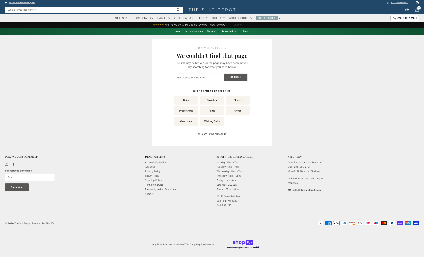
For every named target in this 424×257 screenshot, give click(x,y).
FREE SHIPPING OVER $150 (22, 2)
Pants (212, 110)
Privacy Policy (152, 171)
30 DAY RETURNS (399, 2)
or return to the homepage (212, 133)
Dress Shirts (229, 31)
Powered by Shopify (43, 223)
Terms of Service (154, 184)
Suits (186, 100)
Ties (245, 31)
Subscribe (17, 187)
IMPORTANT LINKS (155, 156)
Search (235, 77)
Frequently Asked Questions (160, 189)
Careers (149, 193)
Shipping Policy (153, 180)
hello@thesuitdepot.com (306, 190)
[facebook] (14, 164)
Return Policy (152, 175)
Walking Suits (212, 121)
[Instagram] (6, 164)
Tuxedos (212, 100)
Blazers (211, 31)
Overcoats (186, 121)
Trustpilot (236, 24)
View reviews (217, 24)
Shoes (237, 110)
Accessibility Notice (155, 162)
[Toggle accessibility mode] (417, 3)
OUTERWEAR (183, 18)
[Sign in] (408, 9)
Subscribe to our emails (18, 170)
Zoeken (178, 10)
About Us (150, 166)
